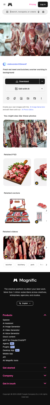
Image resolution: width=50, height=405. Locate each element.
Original (18, 23)
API (4, 357)
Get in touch (9, 383)
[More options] (41, 98)
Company (8, 375)
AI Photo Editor (27, 110)
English (25, 303)
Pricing (32, 4)
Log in (43, 4)
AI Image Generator (37, 107)
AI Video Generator (11, 330)
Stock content (9, 336)
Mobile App (8, 353)
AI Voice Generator (11, 333)
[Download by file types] (42, 81)
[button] (25, 303)
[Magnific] (25, 281)
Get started (9, 367)
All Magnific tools (10, 360)
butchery (21, 265)
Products (7, 315)
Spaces (6, 320)
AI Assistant (8, 323)
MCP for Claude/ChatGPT (14, 340)
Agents (8, 343)
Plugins (8, 347)
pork (32, 265)
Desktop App (11, 350)
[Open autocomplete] (6, 12)
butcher (9, 265)
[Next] (46, 133)
